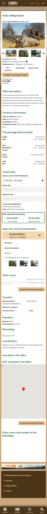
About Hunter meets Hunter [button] (18, 475)
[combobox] (23, 189)
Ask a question (8, 69)
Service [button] (8, 480)
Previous (3, 53)
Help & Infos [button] (11, 485)
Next (44, 53)
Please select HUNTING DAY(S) (15, 176)
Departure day (8, 194)
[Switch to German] (39, 3)
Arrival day (6, 185)
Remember (20, 68)
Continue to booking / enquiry (15, 75)
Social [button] (8, 491)
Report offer (33, 68)
